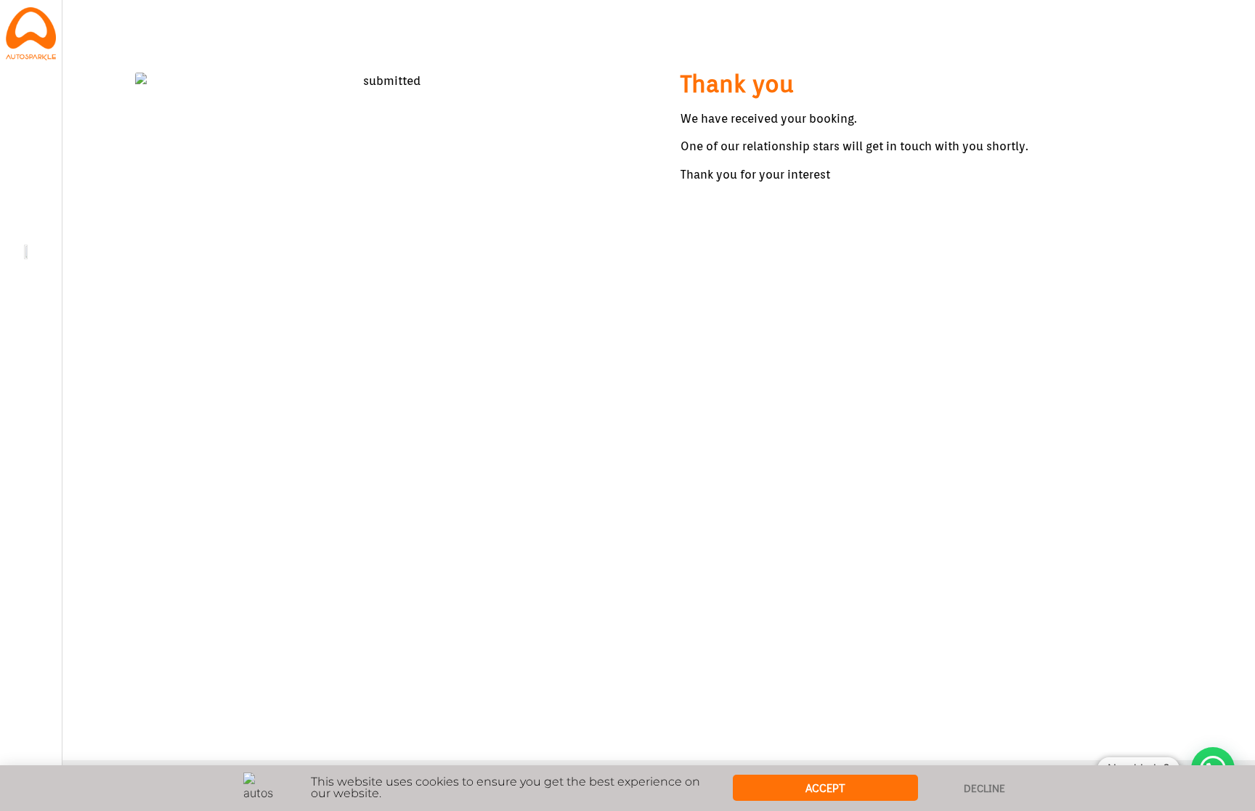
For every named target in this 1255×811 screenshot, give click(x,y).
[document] (627, 405)
